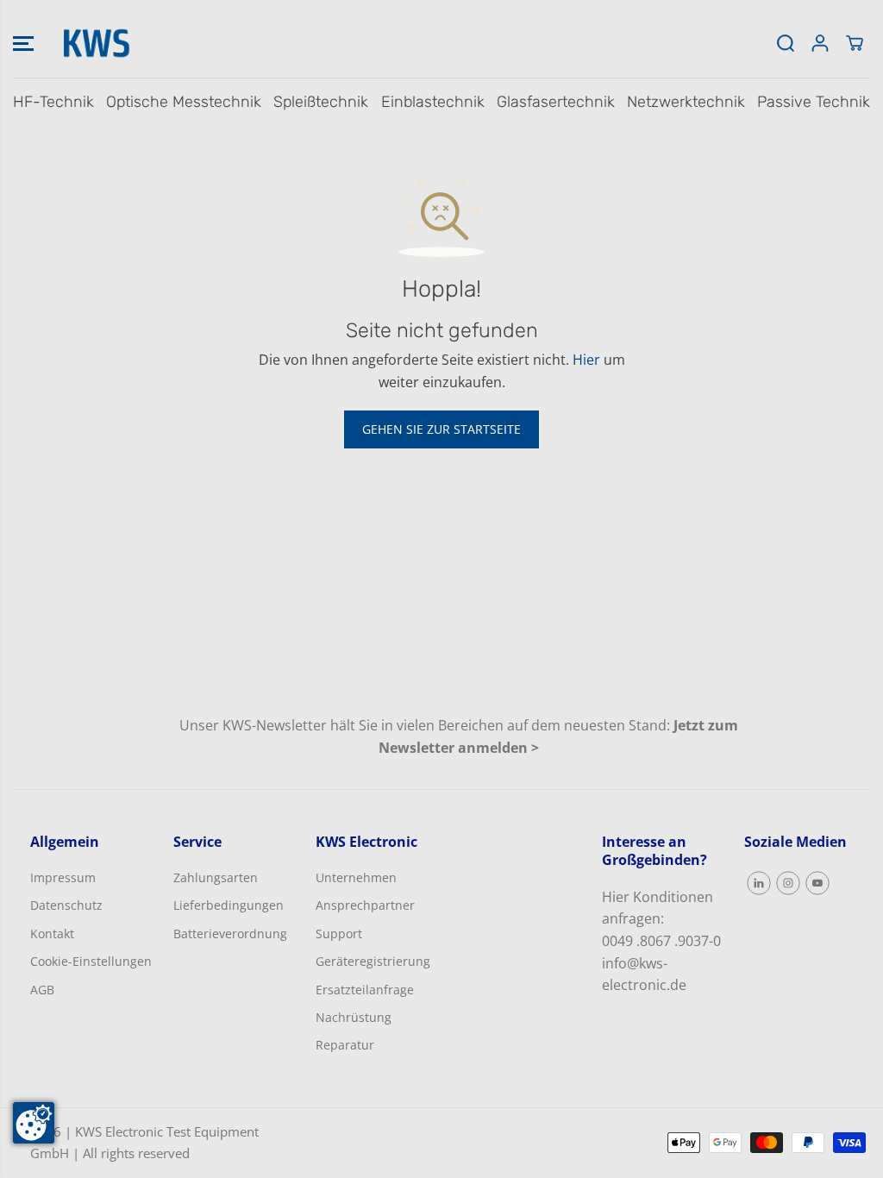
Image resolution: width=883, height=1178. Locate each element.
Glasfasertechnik (556, 101)
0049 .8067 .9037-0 (661, 940)
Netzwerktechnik (686, 101)
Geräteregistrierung (373, 961)
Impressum (63, 877)
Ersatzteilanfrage (365, 989)
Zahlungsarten (215, 877)
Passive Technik (813, 101)
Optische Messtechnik (183, 101)
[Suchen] (785, 43)
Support (339, 933)
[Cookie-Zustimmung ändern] (33, 1123)
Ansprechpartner (365, 905)
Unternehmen (356, 877)
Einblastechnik (433, 101)
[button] (23, 43)
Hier (586, 359)
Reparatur (345, 1045)
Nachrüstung (353, 1017)
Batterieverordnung (230, 933)
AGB (42, 989)
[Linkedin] (758, 883)
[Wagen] (854, 43)
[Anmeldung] (820, 43)
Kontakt (52, 933)
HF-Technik (53, 101)
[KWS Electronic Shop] (95, 43)
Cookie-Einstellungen (91, 961)
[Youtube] (817, 883)
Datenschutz (66, 905)
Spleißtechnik (320, 101)
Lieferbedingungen (228, 905)
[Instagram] (788, 883)
